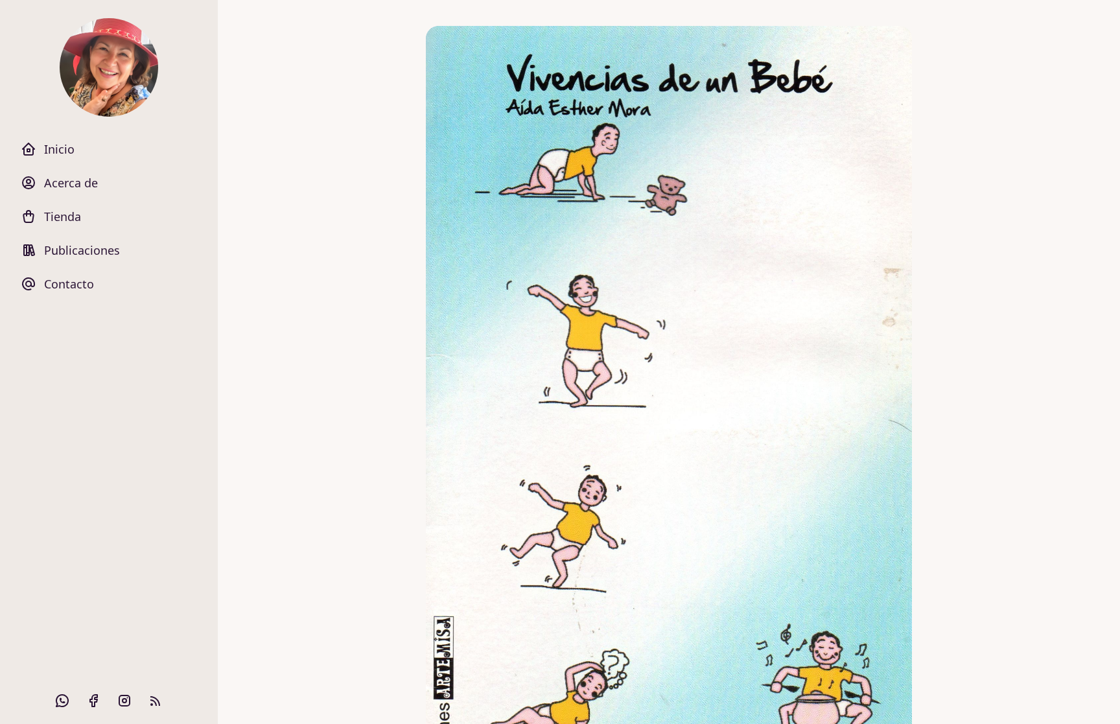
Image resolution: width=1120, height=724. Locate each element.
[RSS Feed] (155, 700)
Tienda (62, 216)
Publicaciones (82, 250)
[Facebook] (93, 700)
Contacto (69, 284)
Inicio (59, 149)
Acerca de (71, 183)
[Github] (62, 700)
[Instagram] (124, 700)
